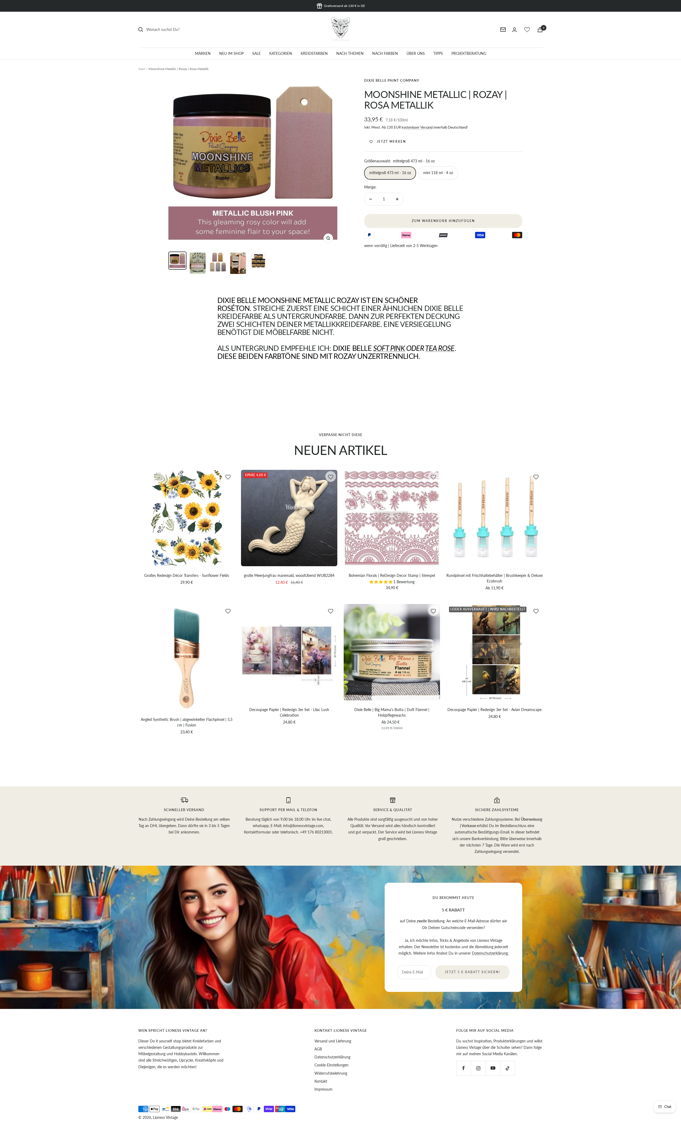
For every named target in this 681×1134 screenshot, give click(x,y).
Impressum (323, 1089)
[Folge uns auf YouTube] (492, 1068)
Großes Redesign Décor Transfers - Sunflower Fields (186, 575)
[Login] (514, 29)
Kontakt (320, 1081)
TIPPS (438, 53)
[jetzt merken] (228, 476)
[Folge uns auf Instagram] (478, 1068)
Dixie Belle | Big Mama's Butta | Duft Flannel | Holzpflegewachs (391, 712)
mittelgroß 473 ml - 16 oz (390, 172)
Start (141, 69)
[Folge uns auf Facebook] (463, 1068)
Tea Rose (440, 348)
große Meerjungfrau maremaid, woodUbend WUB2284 (289, 575)
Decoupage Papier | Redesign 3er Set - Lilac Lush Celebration (289, 712)
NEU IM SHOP (231, 53)
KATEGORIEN (280, 53)
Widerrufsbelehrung (330, 1073)
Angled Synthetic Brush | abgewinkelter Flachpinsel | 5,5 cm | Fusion (186, 722)
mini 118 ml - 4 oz (438, 172)
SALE (256, 53)
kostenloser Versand (417, 127)
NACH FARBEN (385, 53)
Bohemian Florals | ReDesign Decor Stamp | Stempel (392, 575)
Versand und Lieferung (332, 1041)
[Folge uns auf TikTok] (507, 1068)
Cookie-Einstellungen (331, 1065)
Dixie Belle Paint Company (391, 80)
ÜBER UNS (415, 53)
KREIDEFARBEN (314, 53)
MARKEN (203, 53)
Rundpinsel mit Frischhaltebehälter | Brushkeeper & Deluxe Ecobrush (494, 578)
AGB (318, 1049)
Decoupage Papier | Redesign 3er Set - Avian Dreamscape (494, 709)
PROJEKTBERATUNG (468, 53)
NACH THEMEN (350, 53)
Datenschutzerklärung (490, 953)
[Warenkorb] (540, 29)
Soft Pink (389, 348)
